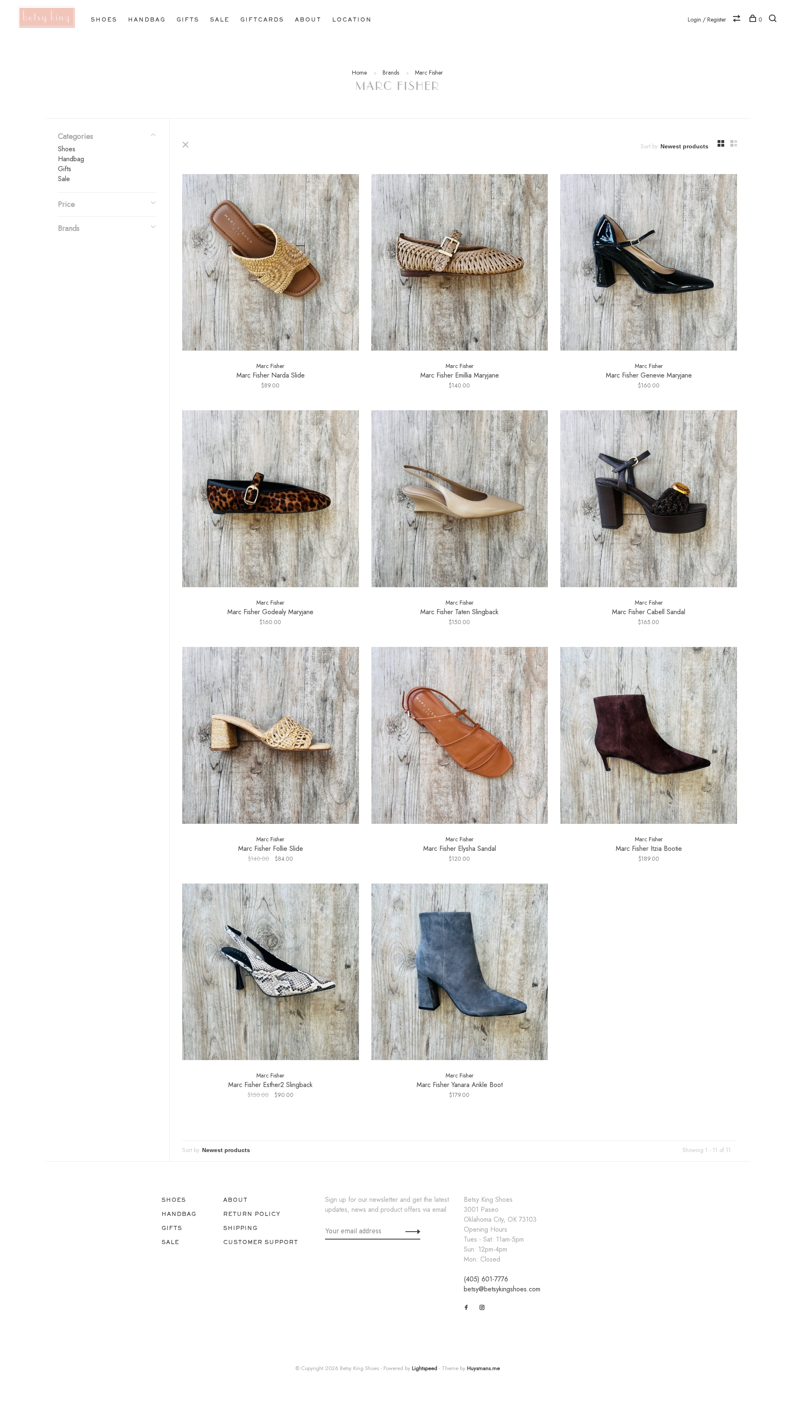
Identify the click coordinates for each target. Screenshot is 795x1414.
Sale (219, 19)
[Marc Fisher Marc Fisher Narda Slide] (270, 264)
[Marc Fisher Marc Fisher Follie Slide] (270, 737)
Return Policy (251, 1213)
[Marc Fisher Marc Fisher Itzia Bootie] (648, 737)
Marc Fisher (429, 72)
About (308, 19)
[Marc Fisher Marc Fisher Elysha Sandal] (459, 737)
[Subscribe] (410, 1231)
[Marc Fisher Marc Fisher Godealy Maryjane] (270, 500)
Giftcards (262, 19)
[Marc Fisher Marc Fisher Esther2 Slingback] (270, 973)
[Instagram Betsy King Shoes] (482, 1307)
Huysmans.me (483, 1368)
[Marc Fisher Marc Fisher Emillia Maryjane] (459, 264)
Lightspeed (424, 1368)
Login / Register (707, 19)
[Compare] (737, 19)
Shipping (240, 1227)
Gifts (187, 19)
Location (352, 19)
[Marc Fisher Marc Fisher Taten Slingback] (459, 500)
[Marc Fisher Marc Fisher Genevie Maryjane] (648, 264)
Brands (391, 72)
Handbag (147, 19)
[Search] (773, 19)
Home (359, 72)
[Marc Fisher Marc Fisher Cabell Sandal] (648, 500)
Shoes (104, 19)
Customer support (260, 1242)
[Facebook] (466, 1307)
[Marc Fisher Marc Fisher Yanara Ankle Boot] (459, 973)
